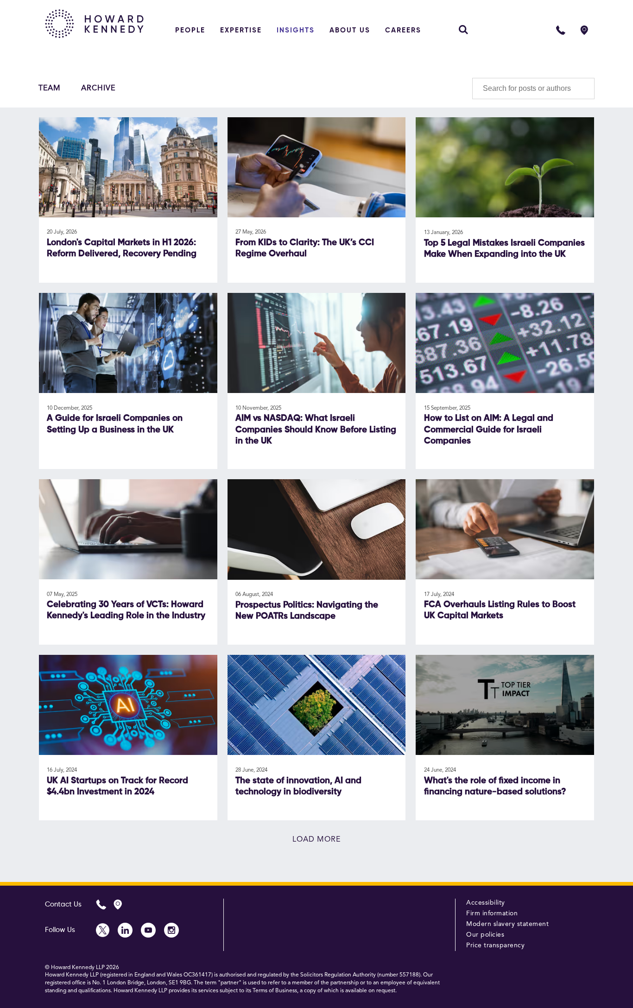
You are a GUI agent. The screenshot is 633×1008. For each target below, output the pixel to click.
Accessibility (485, 903)
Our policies (485, 935)
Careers (403, 30)
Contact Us (63, 904)
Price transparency (495, 945)
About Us (349, 30)
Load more (316, 839)
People (190, 30)
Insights (296, 30)
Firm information (492, 913)
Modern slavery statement (507, 924)
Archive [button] (98, 88)
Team (49, 88)
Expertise (241, 30)
